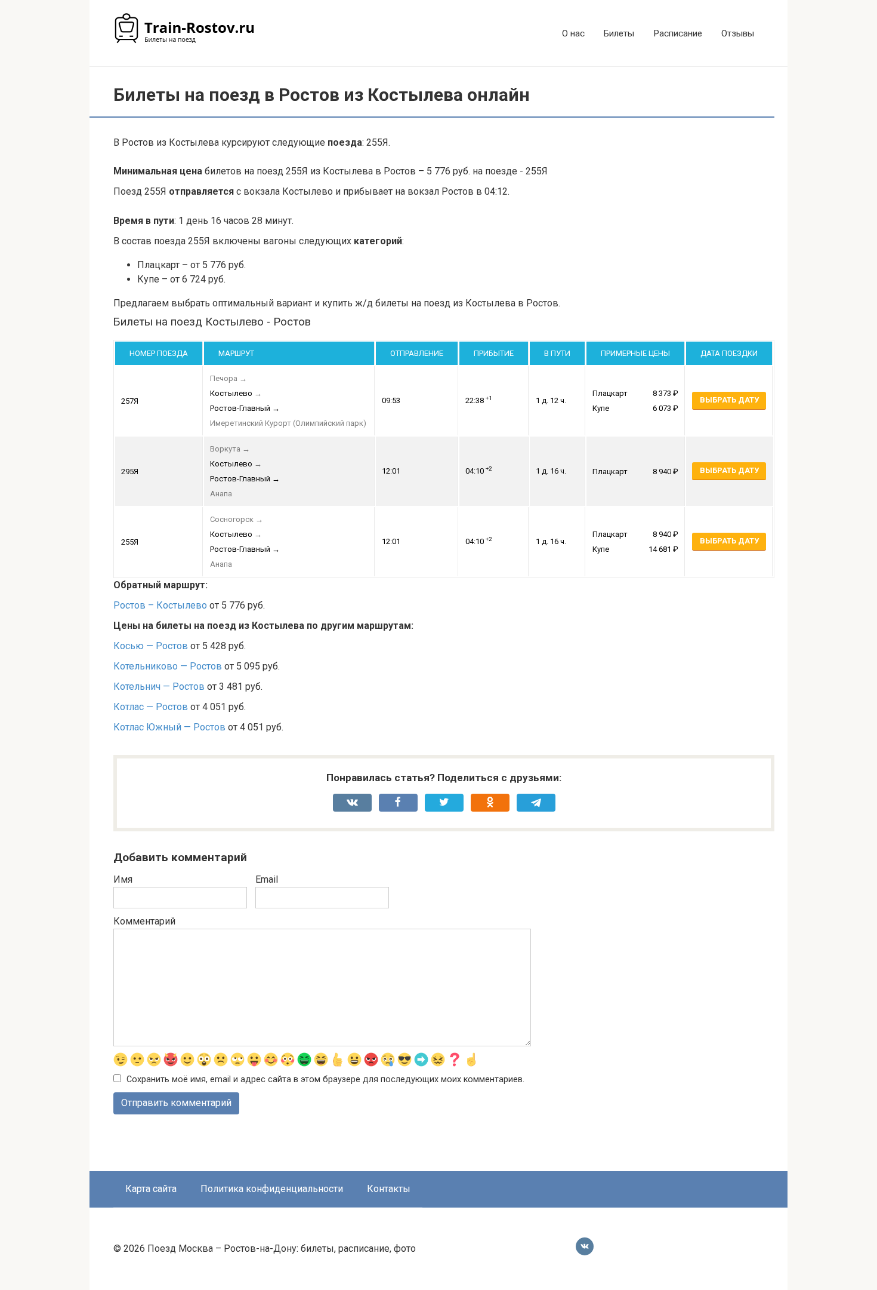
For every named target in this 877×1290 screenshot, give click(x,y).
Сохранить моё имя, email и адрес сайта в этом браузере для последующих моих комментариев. (325, 1079)
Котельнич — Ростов (159, 686)
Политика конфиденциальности (271, 1188)
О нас (573, 33)
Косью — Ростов (150, 646)
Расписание (677, 33)
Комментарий (144, 921)
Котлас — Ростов (150, 706)
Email (266, 879)
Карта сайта (151, 1188)
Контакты (388, 1188)
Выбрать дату (729, 399)
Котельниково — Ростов (167, 666)
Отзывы (737, 33)
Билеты (619, 33)
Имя (122, 879)
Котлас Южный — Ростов (169, 727)
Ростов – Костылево (160, 605)
